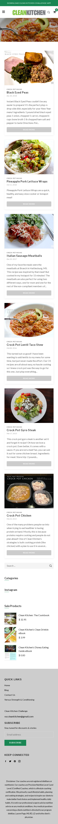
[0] (53, 12)
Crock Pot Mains (14, 89)
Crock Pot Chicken (19, 515)
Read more (29, 129)
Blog (6, 690)
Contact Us (9, 695)
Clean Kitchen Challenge (16, 711)
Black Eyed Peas (18, 92)
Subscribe (15, 742)
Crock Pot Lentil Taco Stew (25, 344)
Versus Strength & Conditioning (19, 699)
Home (7, 685)
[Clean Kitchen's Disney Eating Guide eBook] (10, 659)
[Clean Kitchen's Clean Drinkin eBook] (10, 641)
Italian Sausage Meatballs (24, 255)
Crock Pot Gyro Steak (21, 430)
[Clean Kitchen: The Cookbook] (10, 623)
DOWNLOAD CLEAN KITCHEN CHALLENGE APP (29, 3)
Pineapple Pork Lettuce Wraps (27, 181)
